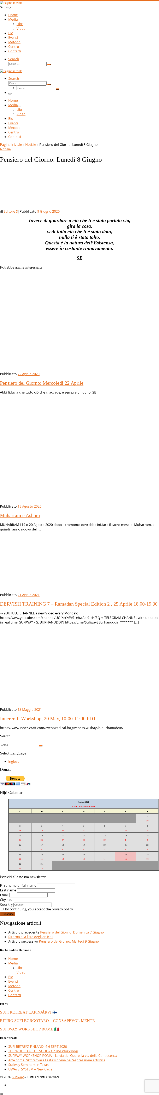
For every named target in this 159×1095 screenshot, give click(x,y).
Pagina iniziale (11, 144)
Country (6, 904)
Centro (13, 990)
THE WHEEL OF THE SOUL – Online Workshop (43, 1051)
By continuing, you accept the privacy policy (38, 909)
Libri (20, 967)
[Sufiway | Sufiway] (11, 3)
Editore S (11, 211)
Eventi (13, 981)
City (3, 899)
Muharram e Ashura (20, 515)
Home (13, 958)
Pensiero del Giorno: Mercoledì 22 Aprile (41, 383)
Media (13, 963)
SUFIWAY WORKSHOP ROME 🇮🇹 (29, 1029)
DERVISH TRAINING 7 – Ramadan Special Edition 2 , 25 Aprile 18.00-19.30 (79, 604)
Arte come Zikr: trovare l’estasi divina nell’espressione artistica (56, 1060)
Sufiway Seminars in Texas (28, 1064)
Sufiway (18, 1077)
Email (4, 895)
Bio (10, 977)
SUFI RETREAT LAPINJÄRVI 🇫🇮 (28, 1012)
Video (21, 972)
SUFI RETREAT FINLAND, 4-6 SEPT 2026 (37, 1046)
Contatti (14, 995)
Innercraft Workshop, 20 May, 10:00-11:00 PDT (48, 718)
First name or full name (18, 885)
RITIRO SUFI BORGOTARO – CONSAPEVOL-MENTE (47, 1020)
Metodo (14, 986)
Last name (8, 890)
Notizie (30, 144)
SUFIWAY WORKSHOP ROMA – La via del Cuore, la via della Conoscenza (62, 1055)
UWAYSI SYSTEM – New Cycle (30, 1069)
